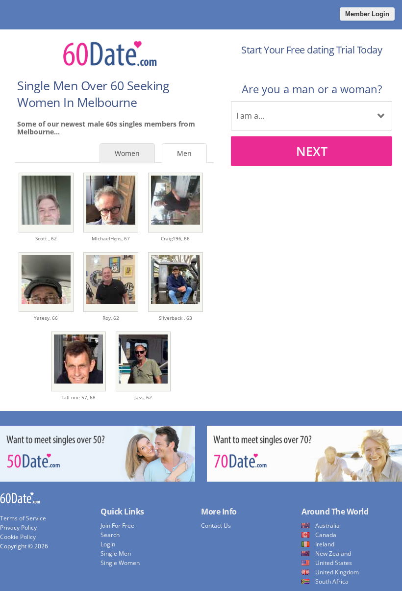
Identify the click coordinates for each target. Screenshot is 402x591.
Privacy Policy (18, 527)
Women (127, 153)
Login (107, 544)
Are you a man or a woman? (312, 88)
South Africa (332, 581)
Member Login (367, 14)
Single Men (115, 553)
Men (184, 153)
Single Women (120, 563)
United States (333, 563)
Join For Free (117, 525)
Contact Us (216, 525)
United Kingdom (337, 572)
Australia (327, 525)
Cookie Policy (18, 537)
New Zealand (333, 553)
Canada (325, 535)
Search (110, 535)
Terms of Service (23, 518)
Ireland (324, 544)
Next (311, 151)
